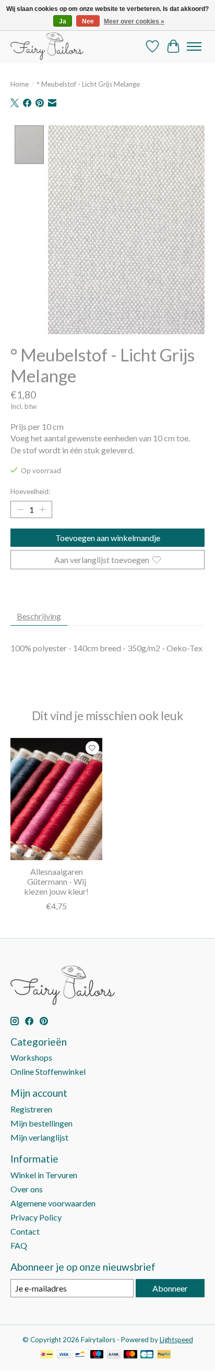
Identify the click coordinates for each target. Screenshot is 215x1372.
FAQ (18, 1245)
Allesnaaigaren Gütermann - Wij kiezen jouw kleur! (56, 881)
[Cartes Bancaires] (146, 1355)
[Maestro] (97, 1355)
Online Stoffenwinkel (48, 1071)
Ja (62, 21)
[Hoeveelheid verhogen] (42, 510)
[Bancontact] (80, 1355)
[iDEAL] (46, 1355)
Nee (88, 21)
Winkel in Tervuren (43, 1175)
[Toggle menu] (194, 46)
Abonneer (170, 1288)
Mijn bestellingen (41, 1123)
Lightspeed (176, 1339)
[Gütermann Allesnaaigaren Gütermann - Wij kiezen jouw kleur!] (56, 799)
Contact (25, 1231)
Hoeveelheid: (30, 491)
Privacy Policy (36, 1217)
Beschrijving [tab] (39, 616)
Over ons (26, 1189)
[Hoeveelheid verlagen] (20, 510)
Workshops (31, 1057)
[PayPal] (164, 1355)
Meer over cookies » (134, 21)
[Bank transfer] (114, 1355)
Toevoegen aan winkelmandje (107, 538)
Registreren (31, 1109)
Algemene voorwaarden (52, 1203)
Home (19, 84)
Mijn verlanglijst (39, 1137)
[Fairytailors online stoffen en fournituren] (46, 46)
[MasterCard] (130, 1355)
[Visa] (63, 1355)
